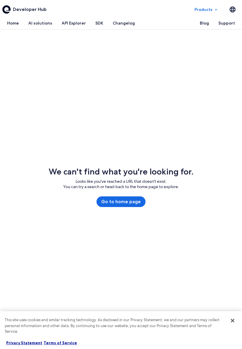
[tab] (13, 23)
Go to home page (121, 201)
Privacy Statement (24, 342)
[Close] (232, 320)
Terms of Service (60, 342)
